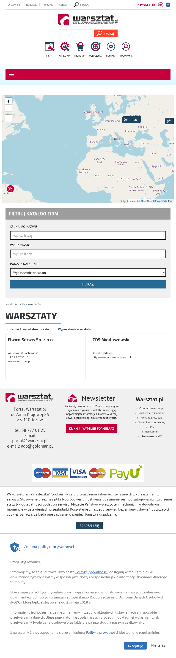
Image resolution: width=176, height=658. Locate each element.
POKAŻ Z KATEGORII (24, 264)
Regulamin (151, 431)
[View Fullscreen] (8, 118)
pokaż (88, 284)
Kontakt (63, 4)
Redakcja (31, 4)
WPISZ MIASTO (20, 245)
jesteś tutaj (12, 304)
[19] (166, 119)
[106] (123, 117)
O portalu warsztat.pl (151, 408)
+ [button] (8, 101)
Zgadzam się (91, 525)
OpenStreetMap (150, 201)
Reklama (48, 4)
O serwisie (14, 4)
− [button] (8, 108)
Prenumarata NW (152, 436)
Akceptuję (135, 646)
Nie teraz (158, 645)
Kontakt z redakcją (151, 417)
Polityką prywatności (102, 632)
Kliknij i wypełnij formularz (91, 428)
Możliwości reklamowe (151, 413)
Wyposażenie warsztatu (74, 329)
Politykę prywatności (91, 572)
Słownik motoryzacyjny (151, 422)
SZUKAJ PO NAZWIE (24, 227)
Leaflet (132, 201)
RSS (151, 427)
